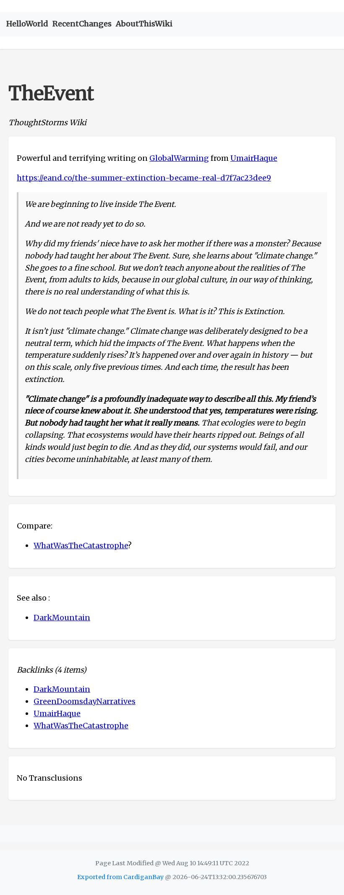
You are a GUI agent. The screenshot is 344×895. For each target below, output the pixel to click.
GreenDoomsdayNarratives (85, 701)
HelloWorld (27, 23)
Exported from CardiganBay (120, 877)
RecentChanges (82, 23)
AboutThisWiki (144, 23)
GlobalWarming (179, 158)
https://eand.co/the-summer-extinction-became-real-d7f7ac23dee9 (144, 178)
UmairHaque (253, 158)
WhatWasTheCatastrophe (81, 545)
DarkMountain (62, 617)
